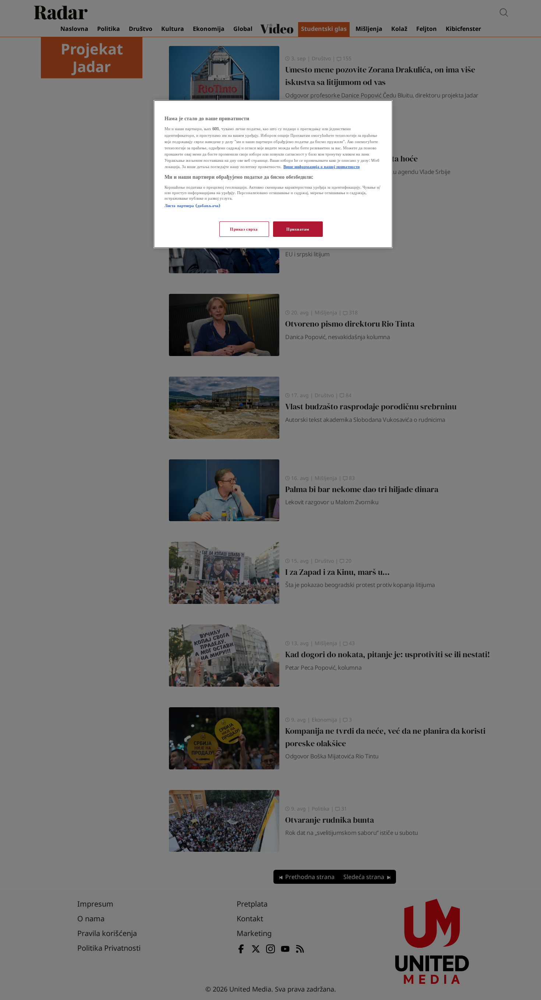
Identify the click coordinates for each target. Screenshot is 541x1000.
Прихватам (298, 229)
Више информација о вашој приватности (321, 166)
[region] (273, 174)
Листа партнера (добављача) (192, 205)
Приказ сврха (244, 229)
